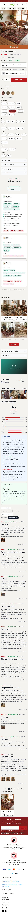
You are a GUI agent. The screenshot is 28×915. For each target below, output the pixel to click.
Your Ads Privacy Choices (9, 884)
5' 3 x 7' (4, 107)
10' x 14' (11, 114)
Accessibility (5, 905)
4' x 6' (18, 103)
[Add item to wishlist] (12, 301)
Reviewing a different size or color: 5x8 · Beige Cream (13, 499)
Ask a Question (6, 85)
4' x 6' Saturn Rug (6, 317)
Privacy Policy (4, 832)
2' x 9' (4, 138)
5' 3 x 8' (12, 107)
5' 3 (8, 121)
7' (17, 121)
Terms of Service (19, 833)
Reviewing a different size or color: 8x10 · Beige (12, 536)
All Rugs (3, 8)
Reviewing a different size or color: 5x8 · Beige (11, 618)
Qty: (2, 79)
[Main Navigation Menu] (1, 4)
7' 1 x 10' (5, 111)
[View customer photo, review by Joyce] (5, 394)
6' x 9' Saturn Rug (19, 317)
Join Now (23, 828)
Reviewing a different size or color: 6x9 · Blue (11, 701)
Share (14, 85)
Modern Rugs (21, 8)
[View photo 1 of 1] (3, 540)
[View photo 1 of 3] (3, 779)
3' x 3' (4, 128)
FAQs (3, 901)
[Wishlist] (24, 4)
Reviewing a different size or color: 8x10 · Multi (11, 567)
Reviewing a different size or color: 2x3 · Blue (11, 648)
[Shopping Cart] (26, 4)
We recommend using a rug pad (17, 69)
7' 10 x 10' (12, 111)
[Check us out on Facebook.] (3, 911)
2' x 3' (4, 103)
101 (18, 788)
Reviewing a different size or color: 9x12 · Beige (12, 676)
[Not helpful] (26, 621)
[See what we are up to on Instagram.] (6, 911)
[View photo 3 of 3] (13, 779)
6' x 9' (18, 107)
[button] (13, 12)
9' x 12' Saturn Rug (6, 339)
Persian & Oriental (12, 8)
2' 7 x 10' (19, 138)
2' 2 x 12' (11, 138)
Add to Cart (18, 79)
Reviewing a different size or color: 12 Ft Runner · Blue (13, 745)
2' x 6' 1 (11, 134)
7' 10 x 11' (20, 111)
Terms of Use (6, 881)
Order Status (5, 899)
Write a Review (13, 517)
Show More (14, 344)
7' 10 (23, 121)
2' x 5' (4, 134)
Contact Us (5, 897)
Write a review (17, 54)
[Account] (22, 4)
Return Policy (5, 903)
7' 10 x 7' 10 (20, 128)
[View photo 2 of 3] (8, 779)
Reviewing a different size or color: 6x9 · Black (11, 590)
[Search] (4, 4)
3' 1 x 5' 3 (11, 103)
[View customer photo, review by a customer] (14, 394)
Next (22, 788)
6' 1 (13, 121)
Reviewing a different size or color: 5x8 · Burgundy (12, 723)
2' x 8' (23, 134)
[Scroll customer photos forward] (25, 395)
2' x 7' (17, 134)
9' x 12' (4, 114)
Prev (6, 788)
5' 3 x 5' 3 (11, 128)
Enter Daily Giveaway (7, 893)
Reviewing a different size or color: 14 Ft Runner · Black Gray (13, 774)
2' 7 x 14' (5, 142)
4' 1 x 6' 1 (5, 149)
